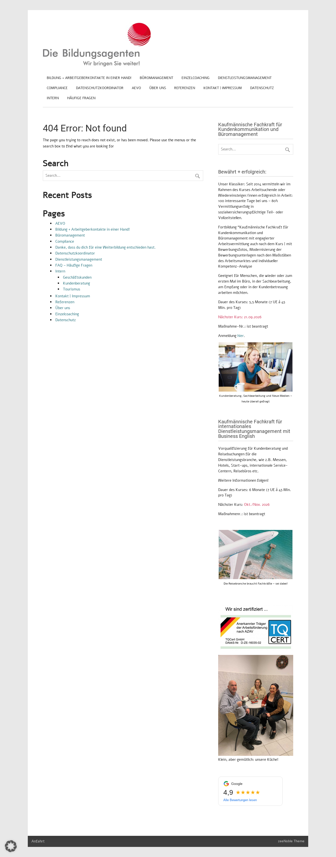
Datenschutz (262, 88)
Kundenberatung (76, 283)
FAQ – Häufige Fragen (73, 265)
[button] (11, 846)
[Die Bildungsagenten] (97, 65)
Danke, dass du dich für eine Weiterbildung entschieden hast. (105, 247)
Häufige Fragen (81, 98)
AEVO (136, 88)
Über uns (157, 88)
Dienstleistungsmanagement (245, 78)
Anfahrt (38, 841)
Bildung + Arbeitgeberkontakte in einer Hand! (89, 78)
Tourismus (71, 289)
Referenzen (184, 88)
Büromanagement (156, 78)
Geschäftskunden (77, 277)
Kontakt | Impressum (222, 88)
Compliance (57, 88)
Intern (53, 98)
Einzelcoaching (196, 78)
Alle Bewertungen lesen (240, 800)
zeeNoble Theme (291, 841)
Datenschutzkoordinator (99, 88)
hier (240, 335)
